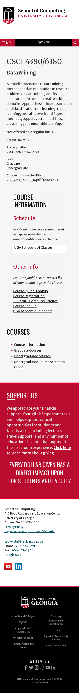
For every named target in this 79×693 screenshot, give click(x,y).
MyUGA (23, 622)
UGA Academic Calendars (32, 311)
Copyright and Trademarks (23, 630)
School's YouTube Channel (8, 566)
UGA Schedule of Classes (33, 247)
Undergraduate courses (32, 356)
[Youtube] (48, 667)
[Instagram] (37, 667)
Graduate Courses (28, 350)
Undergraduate (17, 168)
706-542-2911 (26, 546)
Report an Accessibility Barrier (56, 638)
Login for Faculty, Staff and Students (29, 531)
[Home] (39, 19)
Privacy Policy (14, 527)
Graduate (13, 163)
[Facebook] (26, 667)
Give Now (43, 42)
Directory (56, 616)
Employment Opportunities (56, 622)
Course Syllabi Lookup (30, 291)
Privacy (56, 630)
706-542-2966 (22, 550)
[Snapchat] (42, 667)
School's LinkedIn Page (19, 566)
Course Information (29, 345)
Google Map (12, 555)
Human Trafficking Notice (23, 645)
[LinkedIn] (53, 667)
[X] (31, 667)
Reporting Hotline (56, 645)
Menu (9, 42)
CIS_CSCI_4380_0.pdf (24, 180)
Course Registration (29, 296)
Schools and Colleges (23, 616)
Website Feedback (23, 637)
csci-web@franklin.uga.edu (23, 541)
